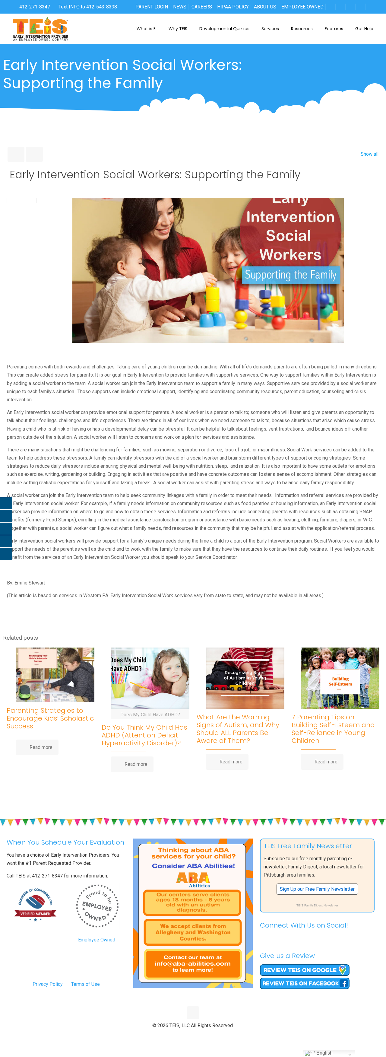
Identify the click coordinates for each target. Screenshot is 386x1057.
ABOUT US (265, 7)
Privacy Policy (48, 984)
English (324, 1052)
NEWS (179, 7)
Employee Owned (96, 940)
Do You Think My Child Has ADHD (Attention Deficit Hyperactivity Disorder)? (144, 735)
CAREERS (201, 7)
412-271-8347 (34, 7)
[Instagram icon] (206, 1035)
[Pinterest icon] (199, 1035)
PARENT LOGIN (151, 7)
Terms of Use (85, 984)
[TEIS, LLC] (40, 29)
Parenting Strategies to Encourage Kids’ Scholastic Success (50, 718)
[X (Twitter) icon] (187, 1035)
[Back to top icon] (193, 1012)
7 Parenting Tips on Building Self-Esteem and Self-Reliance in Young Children (333, 728)
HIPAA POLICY (233, 7)
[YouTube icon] (193, 1035)
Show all (369, 154)
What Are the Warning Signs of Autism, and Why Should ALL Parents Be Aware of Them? (238, 728)
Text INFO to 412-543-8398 (88, 7)
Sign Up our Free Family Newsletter (317, 889)
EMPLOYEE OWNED (302, 7)
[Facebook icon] (180, 1035)
